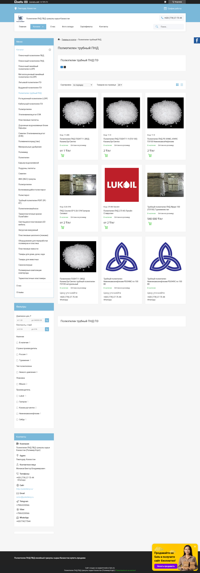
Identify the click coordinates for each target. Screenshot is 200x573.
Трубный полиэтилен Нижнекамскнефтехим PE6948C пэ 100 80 (121, 281)
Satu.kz (112, 568)
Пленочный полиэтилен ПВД (31, 55)
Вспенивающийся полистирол (32, 190)
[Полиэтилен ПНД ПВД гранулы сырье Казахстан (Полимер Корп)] (20, 18)
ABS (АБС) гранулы (27, 179)
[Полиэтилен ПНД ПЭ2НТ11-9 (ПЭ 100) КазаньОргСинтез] (122, 113)
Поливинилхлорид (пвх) (29, 141)
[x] (65, 67)
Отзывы (20, 292)
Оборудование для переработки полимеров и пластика (33, 242)
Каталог (37, 27)
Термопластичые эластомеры (32, 278)
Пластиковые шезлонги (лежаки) (33, 235)
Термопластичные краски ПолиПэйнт (30, 215)
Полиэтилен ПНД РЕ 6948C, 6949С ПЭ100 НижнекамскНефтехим (162, 140)
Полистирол (24, 195)
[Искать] (157, 27)
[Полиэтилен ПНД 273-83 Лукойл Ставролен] (122, 185)
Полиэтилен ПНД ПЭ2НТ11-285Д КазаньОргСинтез (74, 140)
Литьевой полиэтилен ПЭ (30, 82)
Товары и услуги (69, 40)
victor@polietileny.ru (25, 497)
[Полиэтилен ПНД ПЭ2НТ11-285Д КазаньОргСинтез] (78, 113)
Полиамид (23, 152)
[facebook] (62, 67)
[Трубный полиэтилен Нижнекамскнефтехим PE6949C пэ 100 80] (165, 257)
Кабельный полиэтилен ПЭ (31, 104)
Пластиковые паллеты (29, 120)
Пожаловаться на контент (126, 570)
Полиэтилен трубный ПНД (30, 93)
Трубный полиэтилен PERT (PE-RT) (32, 201)
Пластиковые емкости (28, 249)
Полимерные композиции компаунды (30, 271)
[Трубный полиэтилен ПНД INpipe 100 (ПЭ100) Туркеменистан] (165, 185)
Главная (22, 27)
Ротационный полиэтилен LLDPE (33, 98)
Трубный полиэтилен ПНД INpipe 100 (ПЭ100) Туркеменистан (163, 208)
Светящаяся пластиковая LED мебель (32, 223)
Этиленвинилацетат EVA (30, 114)
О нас (52, 27)
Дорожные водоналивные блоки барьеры (33, 126)
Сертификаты (86, 27)
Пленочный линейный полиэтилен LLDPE (28, 67)
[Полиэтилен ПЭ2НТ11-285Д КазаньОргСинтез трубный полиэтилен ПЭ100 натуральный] (78, 257)
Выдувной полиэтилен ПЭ (30, 88)
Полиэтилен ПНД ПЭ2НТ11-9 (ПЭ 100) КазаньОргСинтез (120, 140)
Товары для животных (29, 259)
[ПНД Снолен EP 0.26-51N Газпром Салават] (78, 185)
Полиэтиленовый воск (28, 209)
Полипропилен (25, 109)
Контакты (103, 27)
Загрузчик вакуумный (28, 230)
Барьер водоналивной (29, 163)
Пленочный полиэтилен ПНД (31, 61)
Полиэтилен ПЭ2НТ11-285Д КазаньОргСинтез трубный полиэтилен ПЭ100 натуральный (77, 281)
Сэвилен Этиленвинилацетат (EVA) (32, 134)
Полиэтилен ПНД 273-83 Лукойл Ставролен (118, 212)
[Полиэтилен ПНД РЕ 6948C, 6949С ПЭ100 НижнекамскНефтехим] (165, 113)
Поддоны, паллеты (27, 168)
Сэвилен (22, 173)
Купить (62, 155)
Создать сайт (34, 2)
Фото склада (67, 27)
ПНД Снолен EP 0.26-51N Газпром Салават (75, 212)
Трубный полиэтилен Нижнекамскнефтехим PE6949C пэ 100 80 (164, 281)
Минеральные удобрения (30, 147)
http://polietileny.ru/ (24, 489)
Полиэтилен (24, 157)
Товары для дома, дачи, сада (32, 254)
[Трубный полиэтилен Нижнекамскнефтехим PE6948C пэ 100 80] (122, 257)
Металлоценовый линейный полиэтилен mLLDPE (31, 75)
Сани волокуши (25, 265)
